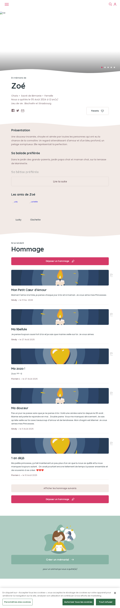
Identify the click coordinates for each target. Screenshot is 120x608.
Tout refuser (106, 601)
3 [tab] (109, 68)
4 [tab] (112, 68)
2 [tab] (106, 68)
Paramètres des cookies (17, 601)
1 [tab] (102, 68)
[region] (60, 598)
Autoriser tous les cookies (78, 601)
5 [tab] (115, 68)
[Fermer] (115, 593)
